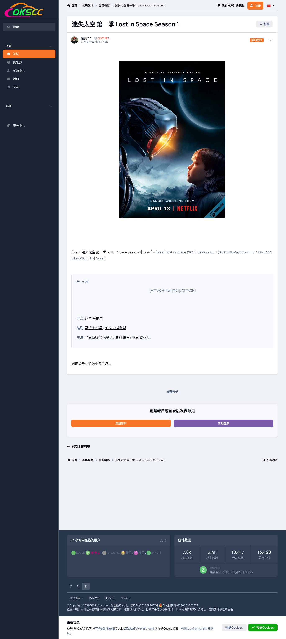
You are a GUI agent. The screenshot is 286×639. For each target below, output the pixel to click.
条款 (70, 628)
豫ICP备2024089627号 (144, 605)
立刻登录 (223, 423)
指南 (89, 628)
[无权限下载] (172, 64)
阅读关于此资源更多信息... (91, 363)
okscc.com (103, 605)
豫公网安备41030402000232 (180, 605)
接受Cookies (265, 627)
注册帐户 (121, 423)
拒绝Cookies (234, 627)
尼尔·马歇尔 (94, 318)
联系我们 (110, 598)
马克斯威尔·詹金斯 (99, 337)
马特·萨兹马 (94, 328)
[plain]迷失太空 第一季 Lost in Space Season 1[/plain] (112, 252)
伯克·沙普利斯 (115, 328)
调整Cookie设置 (167, 628)
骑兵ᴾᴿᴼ (86, 38)
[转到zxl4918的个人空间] (203, 570)
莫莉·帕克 (122, 337)
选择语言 (75, 598)
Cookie (125, 598)
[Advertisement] (172, 498)
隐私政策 (94, 598)
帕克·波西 (139, 337)
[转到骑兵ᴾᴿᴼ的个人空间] (74, 40)
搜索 (16, 27)
